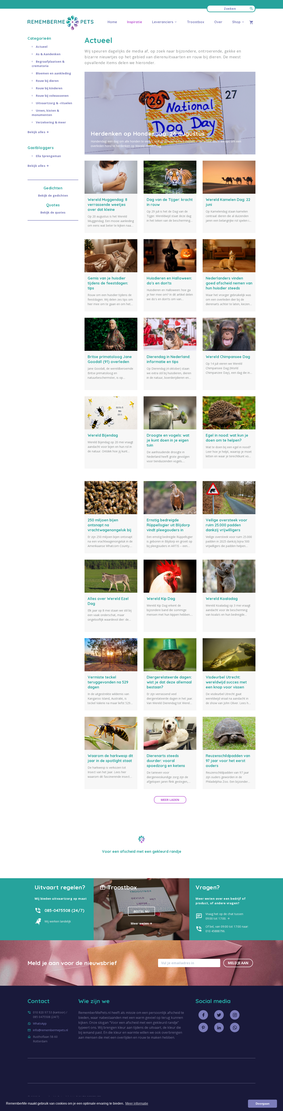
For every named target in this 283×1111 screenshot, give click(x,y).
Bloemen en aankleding (53, 73)
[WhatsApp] (234, 1027)
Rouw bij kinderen (49, 88)
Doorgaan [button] (263, 1103)
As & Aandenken (48, 54)
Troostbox (195, 22)
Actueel (41, 47)
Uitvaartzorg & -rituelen (54, 103)
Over (218, 22)
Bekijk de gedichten (53, 195)
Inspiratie (134, 22)
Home (112, 22)
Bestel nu (141, 911)
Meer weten (140, 923)
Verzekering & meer (51, 122)
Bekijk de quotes (52, 212)
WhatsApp (40, 1023)
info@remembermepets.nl (50, 1030)
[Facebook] (203, 1015)
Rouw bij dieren (47, 81)
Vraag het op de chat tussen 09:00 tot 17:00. (224, 916)
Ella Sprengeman (48, 156)
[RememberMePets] (60, 29)
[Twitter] (219, 1015)
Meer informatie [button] (136, 1103)
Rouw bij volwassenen (52, 96)
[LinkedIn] (219, 1027)
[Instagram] (234, 1015)
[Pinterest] (203, 1027)
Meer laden (170, 800)
